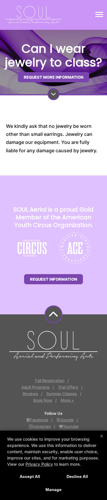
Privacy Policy (39, 464)
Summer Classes (61, 393)
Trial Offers (68, 387)
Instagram (41, 426)
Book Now (42, 400)
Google (67, 419)
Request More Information (53, 77)
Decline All (77, 476)
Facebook (39, 419)
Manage (53, 489)
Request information (53, 279)
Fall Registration (49, 380)
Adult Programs (35, 387)
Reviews (30, 393)
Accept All (30, 476)
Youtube (71, 426)
